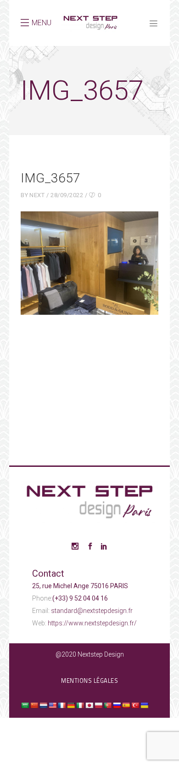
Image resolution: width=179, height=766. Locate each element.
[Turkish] (135, 705)
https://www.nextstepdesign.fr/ (92, 623)
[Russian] (116, 705)
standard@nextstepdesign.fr (92, 610)
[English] (52, 705)
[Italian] (80, 705)
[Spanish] (126, 705)
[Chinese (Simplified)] (34, 705)
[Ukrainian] (144, 705)
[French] (61, 705)
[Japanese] (89, 705)
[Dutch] (43, 705)
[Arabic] (25, 705)
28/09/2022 (66, 195)
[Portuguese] (107, 705)
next (37, 195)
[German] (71, 705)
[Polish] (98, 705)
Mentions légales (89, 680)
